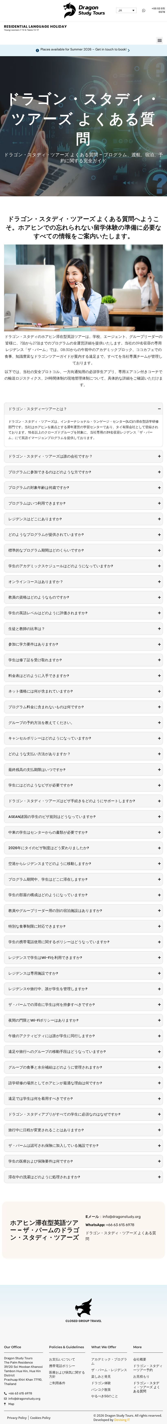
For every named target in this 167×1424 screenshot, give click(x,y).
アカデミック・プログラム (109, 1361)
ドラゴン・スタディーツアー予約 (148, 1368)
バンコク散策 (101, 1390)
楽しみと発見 (101, 1376)
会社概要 (139, 1359)
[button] (159, 40)
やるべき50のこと (104, 1396)
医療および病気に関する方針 (67, 1374)
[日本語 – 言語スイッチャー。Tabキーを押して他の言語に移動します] (126, 10)
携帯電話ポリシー (62, 1366)
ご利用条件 (57, 1383)
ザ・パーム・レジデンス (109, 1370)
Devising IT (122, 1420)
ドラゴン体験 (101, 1383)
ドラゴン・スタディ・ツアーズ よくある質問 (146, 1387)
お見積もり (141, 1376)
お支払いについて (62, 1359)
